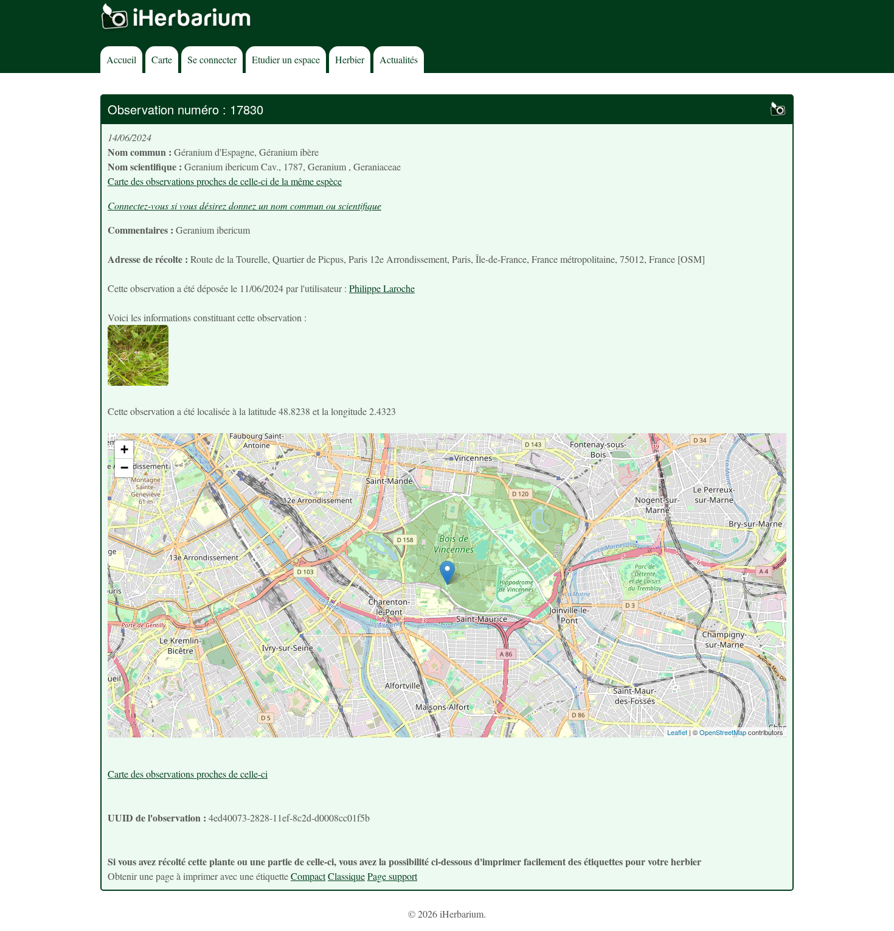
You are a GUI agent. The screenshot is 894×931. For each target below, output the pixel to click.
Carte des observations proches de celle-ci (188, 773)
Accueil (121, 59)
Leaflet (677, 732)
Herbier (349, 59)
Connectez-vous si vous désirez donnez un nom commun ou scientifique (244, 205)
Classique (346, 876)
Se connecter (212, 59)
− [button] (124, 467)
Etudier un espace (286, 59)
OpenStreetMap (722, 732)
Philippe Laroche (382, 288)
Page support (392, 876)
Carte (161, 59)
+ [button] (124, 449)
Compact (308, 876)
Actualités (398, 59)
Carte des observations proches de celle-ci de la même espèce (225, 181)
